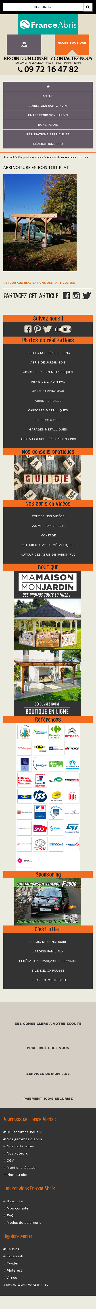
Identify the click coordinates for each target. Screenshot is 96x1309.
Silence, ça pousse (48, 970)
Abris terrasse (48, 400)
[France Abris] (48, 24)
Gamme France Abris (48, 526)
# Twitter (11, 1263)
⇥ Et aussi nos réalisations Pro (48, 439)
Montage (48, 535)
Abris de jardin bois (48, 362)
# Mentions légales (19, 1167)
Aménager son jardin (48, 105)
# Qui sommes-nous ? (22, 1132)
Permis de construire (48, 942)
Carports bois (48, 420)
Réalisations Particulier (48, 134)
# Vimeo (10, 1277)
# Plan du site (15, 1175)
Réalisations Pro (48, 144)
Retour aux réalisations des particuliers (39, 282)
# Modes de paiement (22, 1222)
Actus (48, 96)
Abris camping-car (48, 391)
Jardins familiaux (48, 951)
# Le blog (11, 1249)
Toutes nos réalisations (48, 353)
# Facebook (13, 1256)
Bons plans (48, 124)
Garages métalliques (48, 429)
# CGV (8, 1160)
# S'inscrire (13, 1201)
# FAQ (8, 1215)
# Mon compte (15, 1208)
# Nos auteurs (15, 1153)
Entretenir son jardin (48, 115)
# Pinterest (12, 1270)
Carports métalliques (48, 410)
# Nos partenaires (18, 1146)
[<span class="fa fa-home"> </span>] (48, 86)
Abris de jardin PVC (48, 381)
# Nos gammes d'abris (22, 1139)
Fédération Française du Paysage (48, 961)
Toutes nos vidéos (48, 516)
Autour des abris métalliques (48, 545)
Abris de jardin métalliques (48, 372)
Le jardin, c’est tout (48, 980)
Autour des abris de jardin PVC (48, 554)
